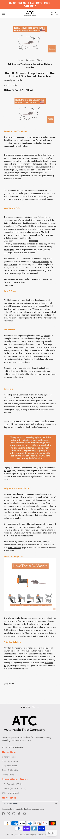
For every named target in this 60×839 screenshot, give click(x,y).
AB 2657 (41, 350)
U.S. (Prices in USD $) (12, 784)
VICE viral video (38, 308)
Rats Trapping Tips (33, 60)
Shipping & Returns (10, 761)
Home (20, 60)
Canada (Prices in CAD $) (14, 788)
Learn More (8, 285)
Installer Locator (9, 756)
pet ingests (8, 377)
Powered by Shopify (45, 834)
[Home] (30, 13)
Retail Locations (14, 547)
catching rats (9, 249)
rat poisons (45, 335)
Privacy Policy (8, 774)
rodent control (37, 193)
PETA (35, 169)
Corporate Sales (9, 765)
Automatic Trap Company (25, 834)
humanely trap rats (44, 229)
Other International (10, 792)
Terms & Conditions (11, 770)
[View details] (24, 723)
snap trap (7, 470)
